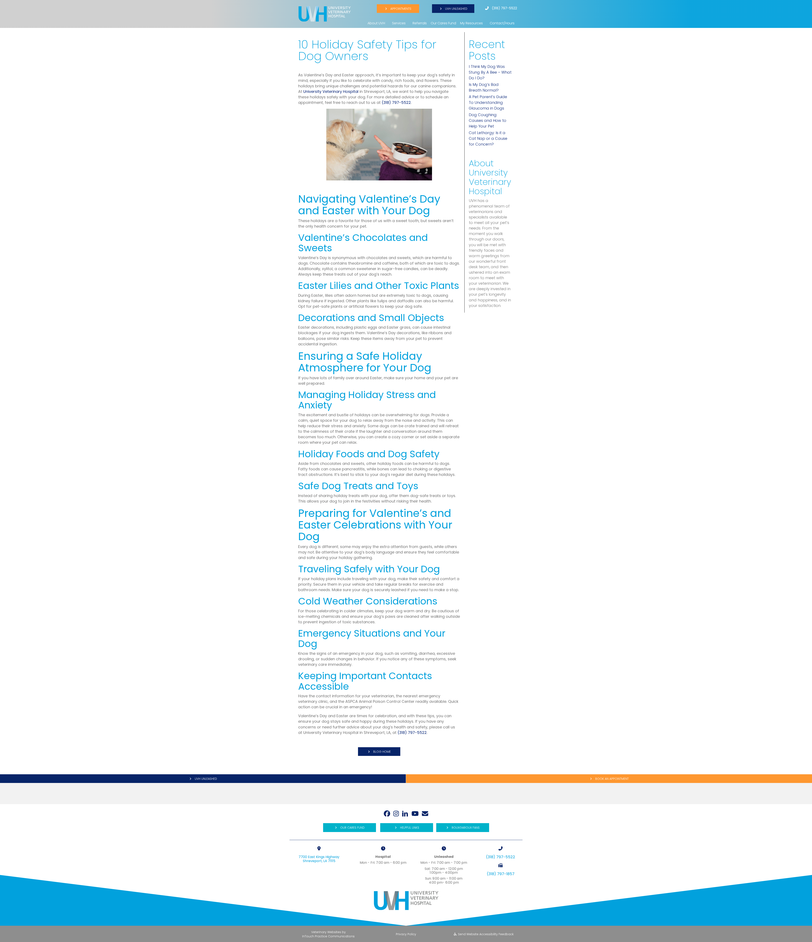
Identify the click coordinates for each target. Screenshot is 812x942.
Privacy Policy (406, 934)
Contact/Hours (502, 23)
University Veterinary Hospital (330, 91)
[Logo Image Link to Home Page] (324, 13)
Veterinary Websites (326, 932)
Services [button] (399, 23)
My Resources (471, 23)
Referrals (420, 23)
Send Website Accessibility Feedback (485, 934)
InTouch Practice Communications (328, 936)
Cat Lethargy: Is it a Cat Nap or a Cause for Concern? (488, 138)
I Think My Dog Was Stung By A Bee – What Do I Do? (490, 72)
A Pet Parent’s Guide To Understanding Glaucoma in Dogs (488, 102)
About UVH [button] (376, 23)
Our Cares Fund (443, 23)
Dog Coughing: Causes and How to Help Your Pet (487, 120)
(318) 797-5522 (504, 8)
